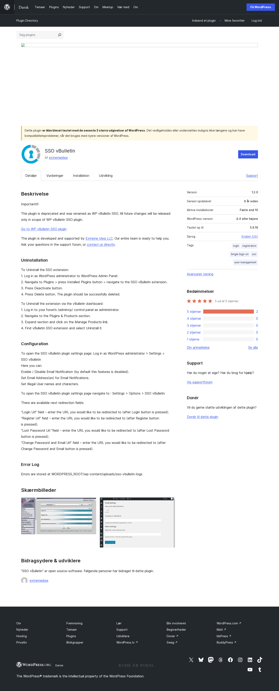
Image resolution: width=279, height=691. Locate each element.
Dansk (59, 665)
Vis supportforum (199, 382)
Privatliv (21, 642)
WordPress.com (229, 623)
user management (245, 262)
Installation (81, 176)
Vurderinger (54, 176)
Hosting (21, 636)
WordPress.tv (127, 642)
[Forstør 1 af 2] (91, 503)
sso (254, 254)
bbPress (224, 636)
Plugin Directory (27, 20)
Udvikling (106, 176)
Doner (173, 636)
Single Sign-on (240, 254)
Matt (221, 629)
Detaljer (31, 176)
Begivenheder (176, 629)
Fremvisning (74, 623)
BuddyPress (227, 642)
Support (252, 176)
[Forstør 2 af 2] (169, 503)
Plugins (71, 636)
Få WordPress (260, 7)
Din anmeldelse (198, 347)
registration (249, 245)
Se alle (253, 347)
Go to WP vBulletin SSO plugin (44, 229)
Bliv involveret (176, 623)
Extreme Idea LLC (99, 238)
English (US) (250, 236)
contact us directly (101, 244)
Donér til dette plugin (202, 417)
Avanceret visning (200, 274)
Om (18, 623)
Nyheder (22, 629)
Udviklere (122, 636)
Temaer (71, 629)
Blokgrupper (74, 642)
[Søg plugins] (60, 35)
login (236, 245)
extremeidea (58, 158)
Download (248, 154)
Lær (119, 623)
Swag (172, 642)
